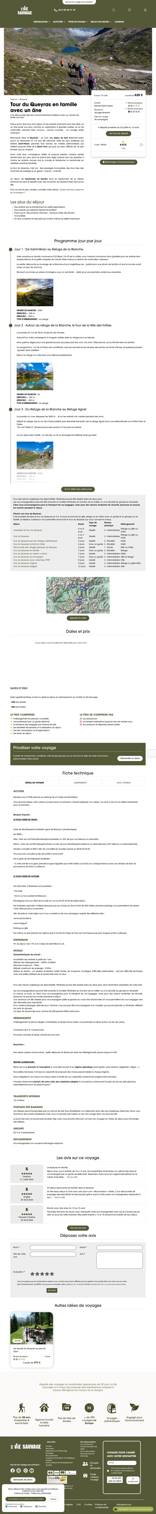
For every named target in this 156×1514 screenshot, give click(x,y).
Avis (82, 1254)
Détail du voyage (49, 230)
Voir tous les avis (78, 1228)
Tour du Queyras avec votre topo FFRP (31, 560)
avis (62, 230)
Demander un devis (129, 231)
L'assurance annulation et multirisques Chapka (60, 1459)
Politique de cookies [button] (22, 1493)
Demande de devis (23, 1480)
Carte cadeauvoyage (94, 1477)
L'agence (119, 22)
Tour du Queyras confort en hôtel (29, 544)
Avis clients (50, 1448)
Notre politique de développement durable (59, 1464)
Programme (17, 230)
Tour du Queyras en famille (26, 551)
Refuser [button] (53, 1499)
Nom (16, 1248)
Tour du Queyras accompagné (28, 557)
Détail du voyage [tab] (34, 783)
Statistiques (27, 1506)
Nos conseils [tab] (124, 783)
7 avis (123, 148)
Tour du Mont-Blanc (87, 1451)
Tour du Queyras (21, 536)
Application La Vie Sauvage (56, 1451)
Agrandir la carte (78, 618)
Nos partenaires (52, 1456)
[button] (134, 10)
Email (83, 1248)
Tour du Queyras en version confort (30, 554)
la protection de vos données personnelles (108, 1284)
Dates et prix (32, 230)
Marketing (42, 1506)
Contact (49, 1446)
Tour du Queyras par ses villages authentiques (35, 541)
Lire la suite (72, 1177)
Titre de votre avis (19, 1255)
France (13, 99)
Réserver (108, 231)
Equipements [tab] (80, 783)
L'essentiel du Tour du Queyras (27, 530)
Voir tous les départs (118, 134)
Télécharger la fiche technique (119, 162)
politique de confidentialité (77, 1284)
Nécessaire (12, 1506)
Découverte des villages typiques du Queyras (35, 547)
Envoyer (52, 1290)
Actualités (49, 1453)
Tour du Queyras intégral (25, 567)
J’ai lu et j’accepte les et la (122, 1471)
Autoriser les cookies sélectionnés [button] (25, 1499)
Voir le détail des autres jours (78, 489)
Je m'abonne (133, 1480)
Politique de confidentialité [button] (41, 1493)
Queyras (23, 99)
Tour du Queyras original (25, 563)
